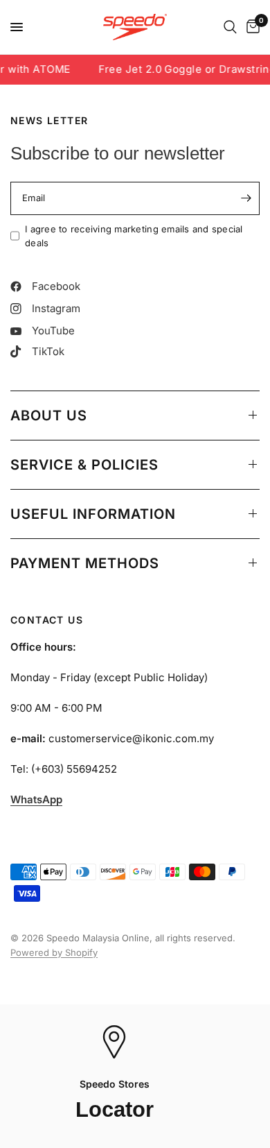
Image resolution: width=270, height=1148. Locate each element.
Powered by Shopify (54, 952)
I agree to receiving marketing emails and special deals (134, 236)
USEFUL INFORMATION (93, 514)
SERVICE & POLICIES (84, 464)
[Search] (230, 27)
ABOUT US (48, 415)
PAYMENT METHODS (84, 563)
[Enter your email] (246, 198)
